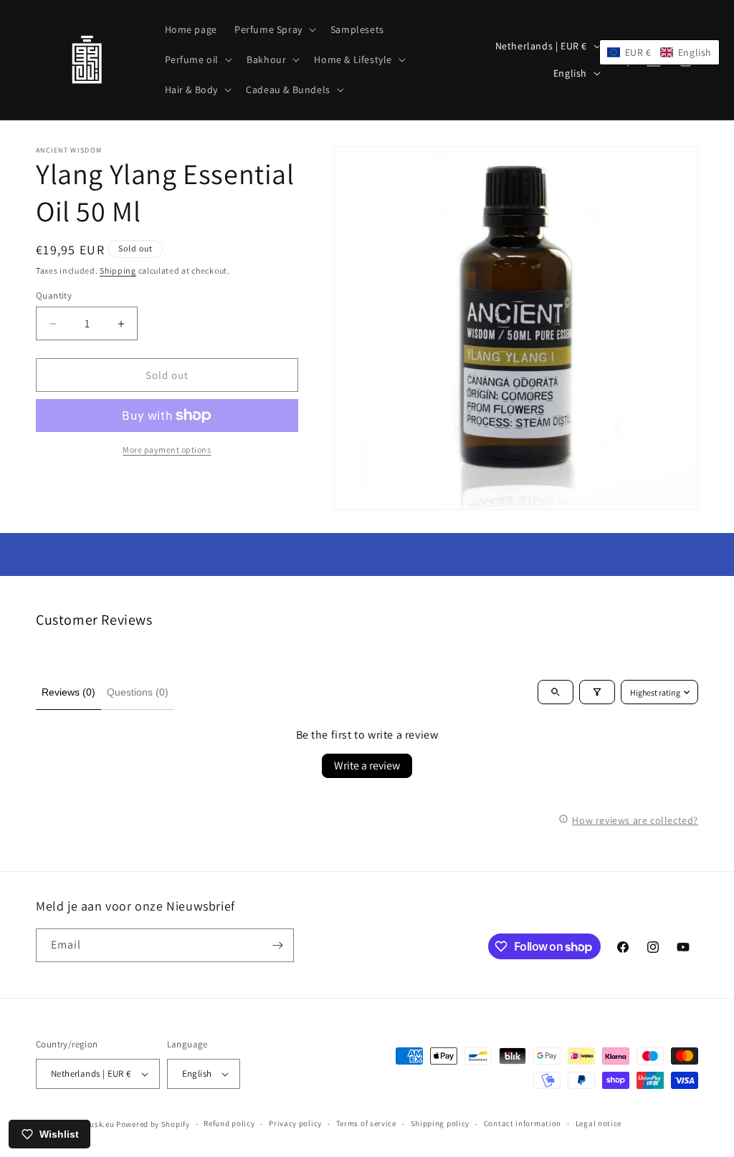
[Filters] (597, 692)
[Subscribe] (277, 945)
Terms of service (366, 1123)
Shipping (118, 270)
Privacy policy (295, 1123)
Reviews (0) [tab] (68, 692)
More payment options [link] (167, 449)
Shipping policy (440, 1123)
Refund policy (229, 1123)
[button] (274, 29)
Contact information (522, 1123)
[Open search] (555, 692)
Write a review (367, 765)
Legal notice (598, 1123)
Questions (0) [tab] (137, 692)
